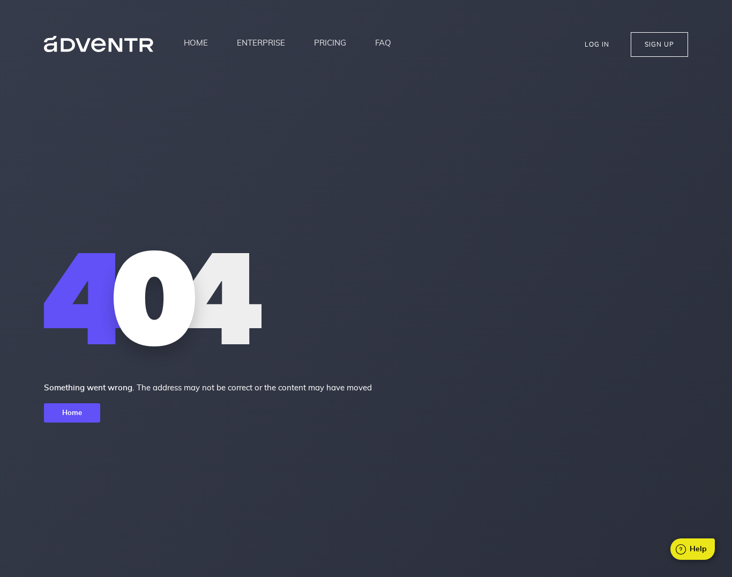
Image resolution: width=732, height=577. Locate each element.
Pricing (330, 43)
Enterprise (261, 43)
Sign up (659, 44)
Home (196, 43)
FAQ (383, 43)
